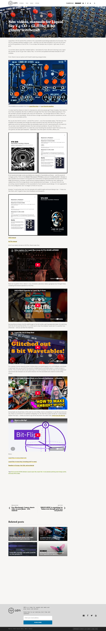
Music (31, 3)
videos (18, 473)
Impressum (76, 628)
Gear (10, 17)
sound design (59, 471)
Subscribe (38, 622)
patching (53, 471)
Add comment (94, 34)
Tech (27, 3)
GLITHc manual (12, 241)
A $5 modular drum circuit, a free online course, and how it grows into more (21, 538)
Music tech (22, 17)
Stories (21, 3)
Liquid (29, 471)
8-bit (12, 471)
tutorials (10, 473)
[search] (95, 3)
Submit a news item (92, 628)
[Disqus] (37, 579)
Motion (37, 3)
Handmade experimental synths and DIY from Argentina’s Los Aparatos (52, 553)
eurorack (16, 471)
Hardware (25, 471)
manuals (49, 471)
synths (64, 471)
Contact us (83, 628)
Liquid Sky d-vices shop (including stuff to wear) (22, 461)
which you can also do (58, 415)
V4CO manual (12, 237)
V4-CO (15, 473)
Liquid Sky (33, 471)
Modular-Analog (15, 17)
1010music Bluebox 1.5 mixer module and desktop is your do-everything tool (52, 538)
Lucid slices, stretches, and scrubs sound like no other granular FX (23, 553)
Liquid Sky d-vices (42, 471)
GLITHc (20, 471)
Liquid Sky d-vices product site (17, 458)
